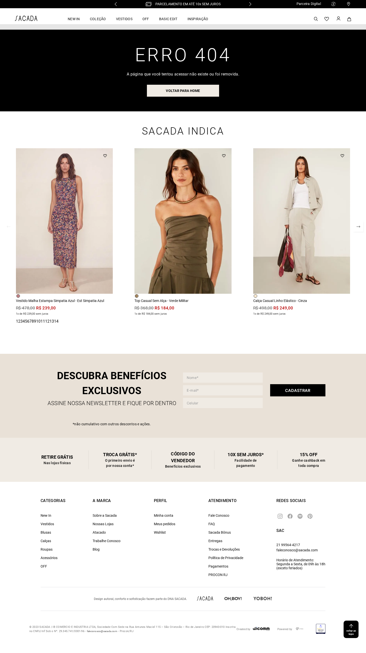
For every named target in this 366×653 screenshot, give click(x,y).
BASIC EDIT (168, 19)
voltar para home (183, 91)
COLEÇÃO (98, 19)
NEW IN (74, 19)
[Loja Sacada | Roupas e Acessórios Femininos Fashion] (26, 19)
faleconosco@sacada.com (297, 550)
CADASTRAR (297, 390)
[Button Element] (338, 19)
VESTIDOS (124, 19)
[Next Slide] (250, 4)
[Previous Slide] (115, 4)
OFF (145, 19)
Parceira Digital (309, 4)
